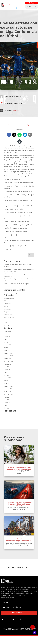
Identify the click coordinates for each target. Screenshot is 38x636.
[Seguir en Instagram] (9, 619)
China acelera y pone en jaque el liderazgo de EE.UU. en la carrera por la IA (19, 504)
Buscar (31, 255)
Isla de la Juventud (9, 317)
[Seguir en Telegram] (13, 619)
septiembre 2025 (8, 361)
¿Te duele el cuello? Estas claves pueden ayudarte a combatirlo (19, 468)
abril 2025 (6, 375)
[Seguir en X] (6, 619)
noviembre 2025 (8, 356)
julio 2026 (6, 334)
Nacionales (7, 320)
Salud (5, 323)
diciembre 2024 (8, 386)
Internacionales (8, 314)
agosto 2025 (7, 364)
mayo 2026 (7, 339)
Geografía (6, 312)
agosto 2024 (7, 397)
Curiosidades (7, 303)
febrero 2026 (7, 348)
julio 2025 (6, 367)
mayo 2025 (7, 372)
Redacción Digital (15, 96)
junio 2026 (7, 336)
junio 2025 (7, 369)
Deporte (16, 110)
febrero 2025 (7, 380)
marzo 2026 (7, 345)
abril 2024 (6, 408)
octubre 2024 (7, 391)
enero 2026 (7, 350)
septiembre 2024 (8, 394)
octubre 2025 (7, 358)
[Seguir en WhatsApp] (20, 619)
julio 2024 (6, 400)
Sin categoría (7, 325)
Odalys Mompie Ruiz (15, 544)
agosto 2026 (7, 331)
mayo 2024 (7, 405)
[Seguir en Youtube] (16, 619)
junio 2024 (7, 402)
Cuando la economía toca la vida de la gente (16, 284)
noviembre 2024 (8, 389)
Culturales (6, 301)
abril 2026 (6, 342)
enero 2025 (7, 383)
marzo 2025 (7, 378)
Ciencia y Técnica (9, 298)
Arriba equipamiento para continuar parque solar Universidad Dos (19, 540)
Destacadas (7, 309)
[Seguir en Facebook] (2, 619)
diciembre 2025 (8, 353)
